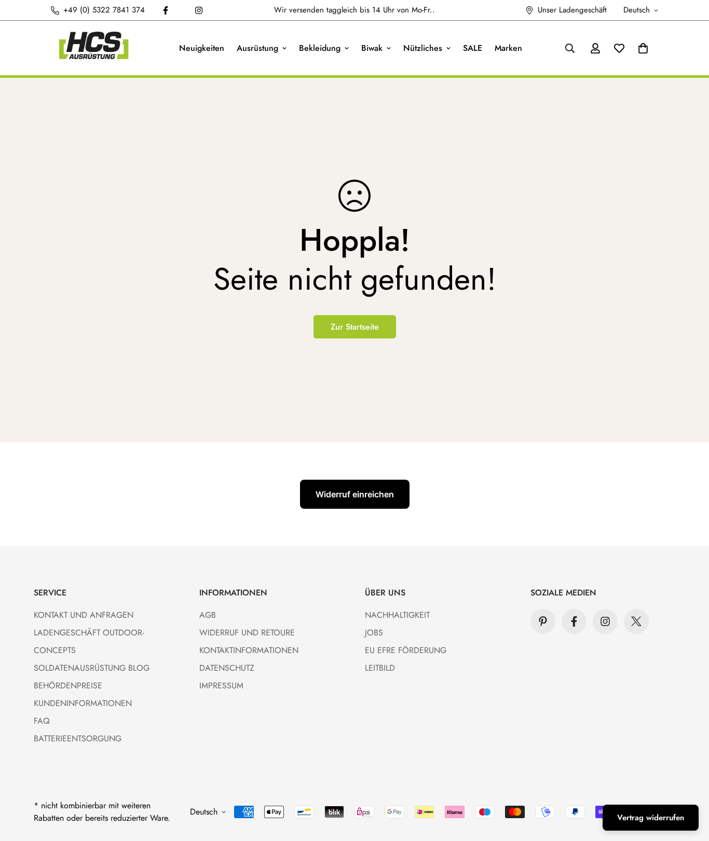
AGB (207, 615)
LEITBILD (380, 668)
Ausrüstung (257, 48)
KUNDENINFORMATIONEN (83, 703)
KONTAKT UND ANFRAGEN (83, 615)
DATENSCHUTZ (226, 668)
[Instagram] (198, 10)
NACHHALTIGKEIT (397, 615)
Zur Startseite (355, 327)
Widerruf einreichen (355, 494)
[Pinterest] (542, 621)
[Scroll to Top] (689, 784)
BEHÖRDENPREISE (68, 685)
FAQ (42, 721)
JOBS (374, 633)
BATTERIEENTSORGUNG (77, 738)
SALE (472, 48)
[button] (643, 48)
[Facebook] (165, 10)
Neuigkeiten (201, 48)
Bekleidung (319, 48)
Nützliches (422, 48)
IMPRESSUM (221, 685)
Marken (508, 48)
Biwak (372, 48)
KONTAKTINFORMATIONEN (248, 650)
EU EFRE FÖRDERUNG (405, 650)
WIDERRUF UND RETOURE (247, 633)
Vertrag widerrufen (650, 817)
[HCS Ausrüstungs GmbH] (94, 48)
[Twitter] (636, 621)
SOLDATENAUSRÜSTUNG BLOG (91, 668)
